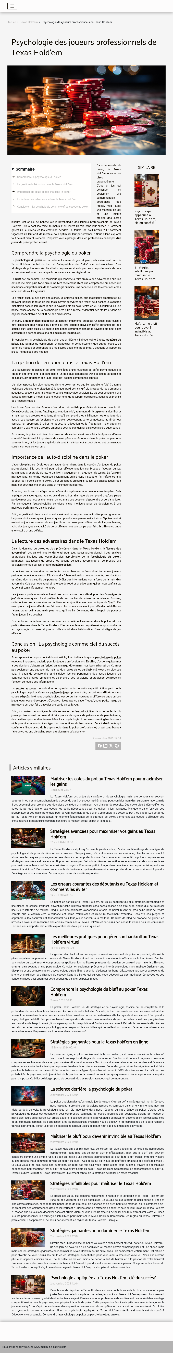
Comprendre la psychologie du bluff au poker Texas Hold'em (99, 991)
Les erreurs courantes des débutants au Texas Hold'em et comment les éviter (104, 886)
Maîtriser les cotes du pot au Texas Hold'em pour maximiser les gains (106, 781)
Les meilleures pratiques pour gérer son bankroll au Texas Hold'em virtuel (104, 939)
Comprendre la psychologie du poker (39, 177)
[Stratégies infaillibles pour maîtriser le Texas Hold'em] (146, 246)
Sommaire (25, 169)
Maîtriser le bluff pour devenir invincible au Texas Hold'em (145, 329)
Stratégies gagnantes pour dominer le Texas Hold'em (100, 1230)
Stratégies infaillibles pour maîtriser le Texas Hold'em (145, 273)
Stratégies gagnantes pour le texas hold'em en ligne (99, 1041)
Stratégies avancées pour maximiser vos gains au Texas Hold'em (102, 833)
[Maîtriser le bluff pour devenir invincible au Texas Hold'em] (146, 303)
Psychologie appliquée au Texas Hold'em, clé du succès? (145, 216)
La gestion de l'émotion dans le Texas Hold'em (44, 184)
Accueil (11, 22)
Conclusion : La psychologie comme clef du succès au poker (53, 206)
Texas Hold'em (29, 22)
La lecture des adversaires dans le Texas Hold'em (46, 199)
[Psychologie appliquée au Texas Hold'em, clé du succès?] (146, 190)
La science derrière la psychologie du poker (91, 1088)
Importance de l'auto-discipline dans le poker (43, 191)
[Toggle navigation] (12, 6)
